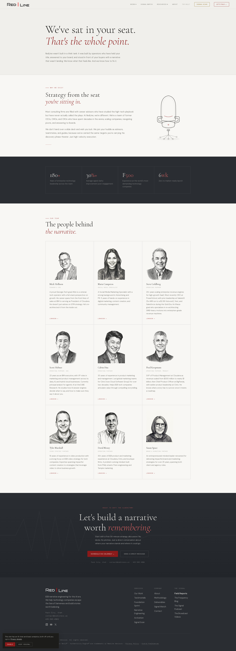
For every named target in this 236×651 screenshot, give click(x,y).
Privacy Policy (132, 644)
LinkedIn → (54, 318)
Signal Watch (147, 4)
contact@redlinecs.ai (119, 562)
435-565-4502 (139, 562)
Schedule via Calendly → (102, 554)
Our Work (138, 593)
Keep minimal (24, 644)
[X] (55, 624)
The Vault (186, 4)
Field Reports (180, 593)
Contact (158, 611)
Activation (139, 618)
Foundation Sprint (139, 604)
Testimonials (140, 598)
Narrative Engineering (139, 612)
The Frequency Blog (181, 600)
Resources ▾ (162, 4)
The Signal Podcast (179, 607)
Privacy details (16, 639)
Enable (10, 644)
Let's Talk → (221, 4)
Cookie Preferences (150, 644)
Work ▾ (133, 4)
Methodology (160, 598)
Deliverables (159, 602)
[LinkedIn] (46, 624)
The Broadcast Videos (181, 615)
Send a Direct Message (134, 554)
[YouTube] (51, 624)
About (175, 4)
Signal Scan (202, 4)
